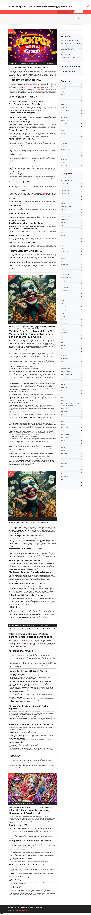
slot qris (63, 450)
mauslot (63, 300)
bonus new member (65, 190)
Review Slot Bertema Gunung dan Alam (70, 40)
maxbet (62, 303)
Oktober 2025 (64, 117)
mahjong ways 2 (65, 290)
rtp (61, 335)
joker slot (36, 63)
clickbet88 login (64, 219)
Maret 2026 (63, 101)
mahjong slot (64, 284)
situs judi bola (64, 377)
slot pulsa (63, 447)
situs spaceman (64, 394)
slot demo (63, 418)
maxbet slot (64, 306)
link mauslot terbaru (65, 268)
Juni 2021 (63, 162)
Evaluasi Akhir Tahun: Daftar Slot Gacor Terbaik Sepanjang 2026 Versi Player (70, 58)
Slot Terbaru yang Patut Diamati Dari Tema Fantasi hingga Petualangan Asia (71, 44)
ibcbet (62, 232)
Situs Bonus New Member (67, 371)
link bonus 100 (64, 264)
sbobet (62, 342)
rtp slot (62, 339)
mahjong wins (64, 293)
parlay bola (63, 316)
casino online (64, 200)
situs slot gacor (64, 387)
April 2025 (63, 136)
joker (17, 519)
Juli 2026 (63, 88)
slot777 (62, 466)
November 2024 (65, 152)
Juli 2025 (63, 127)
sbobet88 (63, 345)
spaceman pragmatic (66, 473)
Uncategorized (19, 625)
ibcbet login (63, 235)
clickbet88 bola (64, 213)
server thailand (64, 358)
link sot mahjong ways (66, 277)
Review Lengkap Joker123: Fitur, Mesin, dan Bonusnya (28, 67)
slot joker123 (45, 625)
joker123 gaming (23, 63)
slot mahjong (64, 440)
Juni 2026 (63, 91)
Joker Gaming (29, 640)
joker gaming (31, 63)
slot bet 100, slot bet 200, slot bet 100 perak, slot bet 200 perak (70, 404)
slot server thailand (65, 457)
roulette (63, 329)
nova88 (62, 313)
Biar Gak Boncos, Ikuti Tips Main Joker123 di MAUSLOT (29, 522)
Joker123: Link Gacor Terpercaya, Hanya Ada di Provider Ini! (30, 807)
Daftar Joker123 (64, 225)
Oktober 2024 (64, 156)
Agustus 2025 (64, 123)
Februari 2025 (64, 143)
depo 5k (63, 229)
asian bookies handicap (66, 180)
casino (62, 196)
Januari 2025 (64, 146)
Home (68, 18)
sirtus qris (63, 365)
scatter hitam (64, 355)
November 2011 (65, 165)
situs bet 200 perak (65, 368)
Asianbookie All (64, 183)
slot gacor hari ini (65, 434)
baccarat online (64, 187)
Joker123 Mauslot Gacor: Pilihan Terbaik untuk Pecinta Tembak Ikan (32, 630)
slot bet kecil (64, 411)
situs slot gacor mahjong (66, 390)
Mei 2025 (63, 133)
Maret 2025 (63, 140)
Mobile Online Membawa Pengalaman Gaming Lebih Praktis (69, 53)
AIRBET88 (63, 177)
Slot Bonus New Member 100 (68, 414)
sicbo (62, 361)
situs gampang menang (66, 374)
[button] (71, 11)
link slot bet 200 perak (66, 271)
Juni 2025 (63, 130)
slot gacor (63, 431)
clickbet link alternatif (66, 206)
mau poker (63, 297)
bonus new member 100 (66, 193)
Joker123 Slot (41, 360)
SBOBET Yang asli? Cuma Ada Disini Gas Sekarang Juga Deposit (39, 6)
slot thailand (64, 463)
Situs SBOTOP (64, 384)
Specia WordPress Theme (25, 910)
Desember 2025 (65, 110)
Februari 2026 (64, 104)
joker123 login (46, 63)
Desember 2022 (65, 159)
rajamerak (63, 326)
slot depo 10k (64, 421)
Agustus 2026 (64, 85)
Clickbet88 (63, 209)
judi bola (63, 258)
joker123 (17, 63)
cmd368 (63, 222)
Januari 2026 (64, 107)
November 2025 (65, 114)
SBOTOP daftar (64, 352)
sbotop (62, 348)
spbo (62, 479)
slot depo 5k (64, 424)
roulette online (64, 332)
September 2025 (65, 120)
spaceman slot (64, 476)
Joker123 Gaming (30, 84)
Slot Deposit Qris (65, 427)
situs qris (63, 381)
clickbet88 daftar (65, 216)
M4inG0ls (12, 63)
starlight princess (65, 482)
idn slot (62, 242)
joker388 (51, 63)
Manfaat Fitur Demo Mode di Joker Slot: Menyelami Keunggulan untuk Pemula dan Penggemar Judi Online (32, 327)
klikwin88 (63, 261)
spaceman (63, 469)
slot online (63, 444)
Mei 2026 (63, 94)
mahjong (63, 280)
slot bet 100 (64, 400)
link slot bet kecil (65, 274)
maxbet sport (64, 310)
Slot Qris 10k (64, 453)
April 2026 (63, 98)
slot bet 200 (64, 408)
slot (62, 397)
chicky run (63, 203)
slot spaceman (64, 460)
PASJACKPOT (64, 319)
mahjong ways (64, 287)
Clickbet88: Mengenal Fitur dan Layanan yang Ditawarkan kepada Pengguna (71, 48)
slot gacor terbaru (65, 437)
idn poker (63, 238)
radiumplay (63, 322)
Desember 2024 (65, 149)
